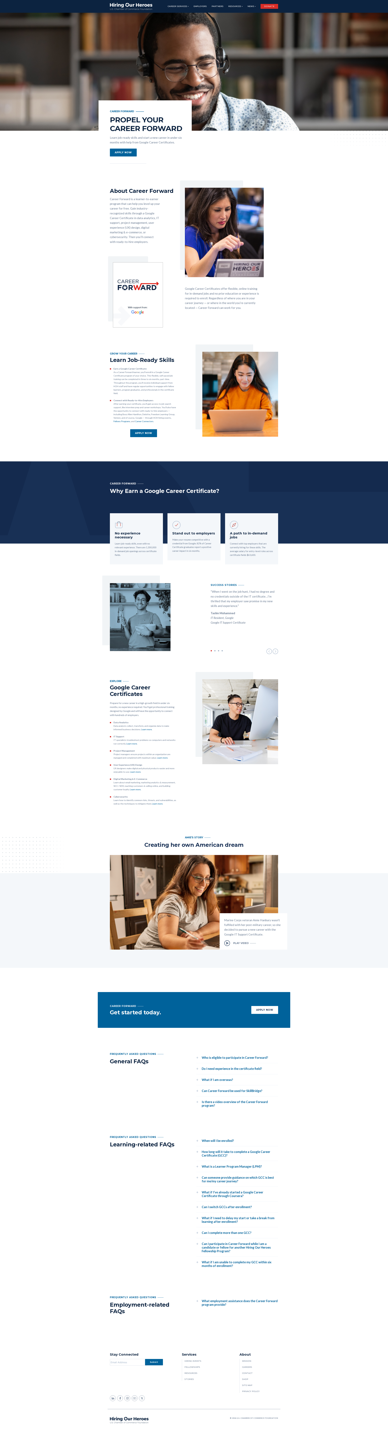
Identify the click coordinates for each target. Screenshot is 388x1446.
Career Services (177, 6)
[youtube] (134, 1398)
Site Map (247, 1385)
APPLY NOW (123, 152)
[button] (269, 651)
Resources (234, 6)
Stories (189, 1379)
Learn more (146, 729)
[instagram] (127, 1398)
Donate (269, 6)
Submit (154, 1362)
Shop (245, 1379)
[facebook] (120, 1398)
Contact (247, 1373)
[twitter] (142, 1398)
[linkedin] (113, 1398)
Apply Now (143, 433)
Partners (217, 6)
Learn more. (135, 789)
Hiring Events (192, 1361)
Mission (246, 1361)
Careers (247, 1367)
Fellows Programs (122, 421)
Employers (200, 6)
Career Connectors (144, 421)
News (251, 6)
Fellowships (192, 1367)
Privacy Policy (251, 1391)
